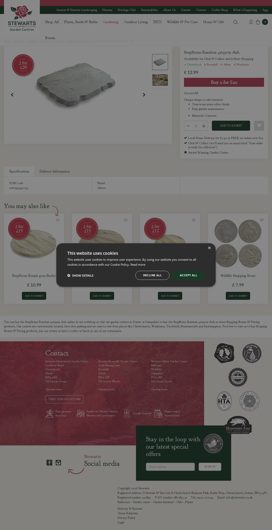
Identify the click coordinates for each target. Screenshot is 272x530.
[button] (80, 275)
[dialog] (136, 265)
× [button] (209, 247)
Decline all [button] (152, 275)
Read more (137, 264)
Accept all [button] (188, 275)
